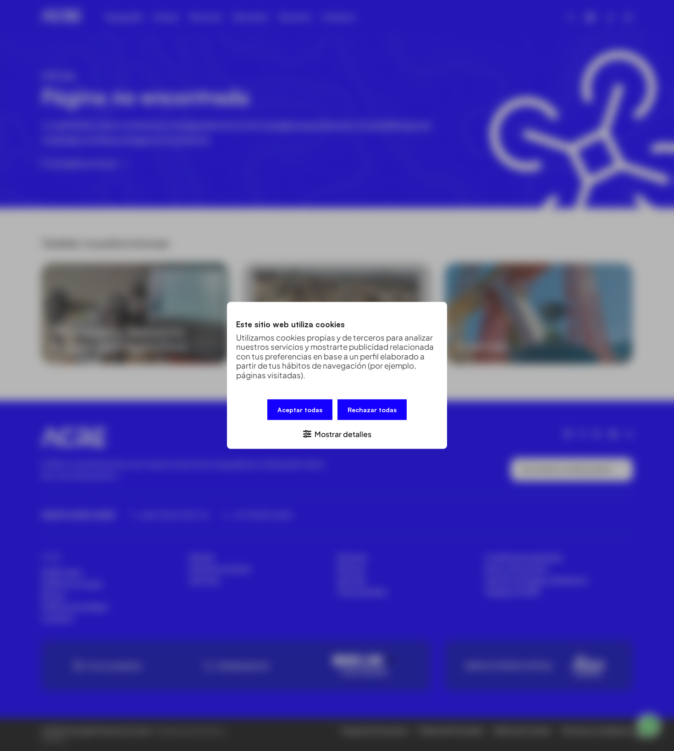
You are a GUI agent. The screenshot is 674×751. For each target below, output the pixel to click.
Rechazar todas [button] (372, 410)
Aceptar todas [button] (299, 410)
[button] (337, 433)
